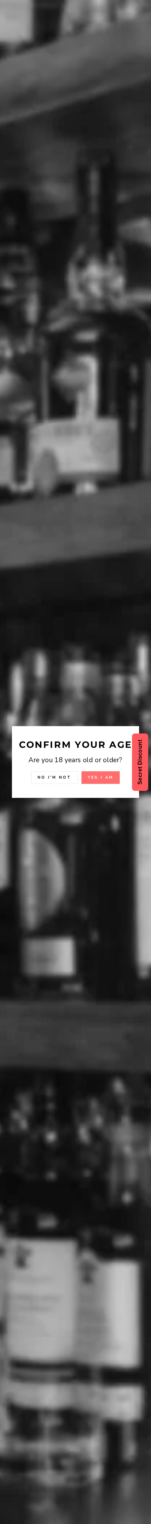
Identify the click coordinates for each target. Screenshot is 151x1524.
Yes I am (100, 777)
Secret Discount (140, 762)
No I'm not (55, 777)
